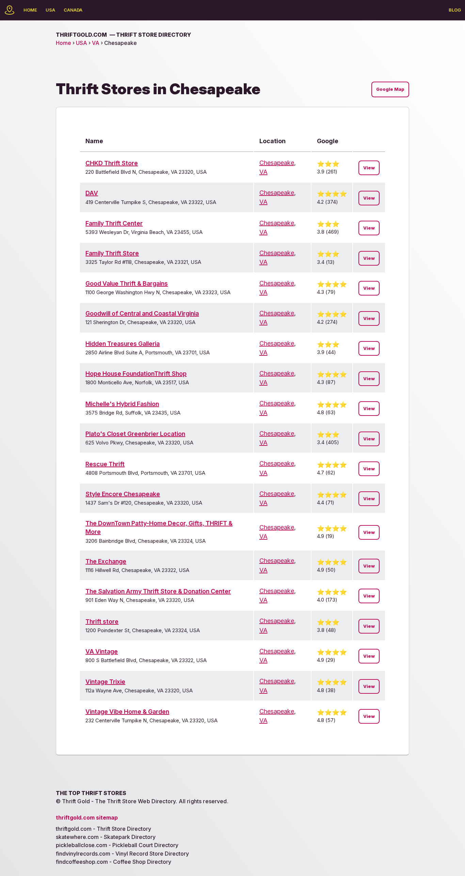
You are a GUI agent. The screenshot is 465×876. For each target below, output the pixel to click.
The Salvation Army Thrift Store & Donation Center (158, 591)
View (369, 167)
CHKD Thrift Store (111, 163)
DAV (91, 193)
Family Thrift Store (112, 253)
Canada (73, 10)
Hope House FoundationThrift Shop (136, 373)
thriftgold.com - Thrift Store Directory (103, 828)
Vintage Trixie (105, 681)
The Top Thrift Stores (91, 793)
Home (30, 10)
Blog (455, 10)
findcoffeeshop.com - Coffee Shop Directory (113, 861)
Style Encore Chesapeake (122, 494)
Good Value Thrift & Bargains (126, 283)
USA (50, 10)
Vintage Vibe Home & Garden (127, 711)
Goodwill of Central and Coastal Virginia (142, 313)
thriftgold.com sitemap (87, 817)
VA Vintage (101, 651)
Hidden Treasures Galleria (122, 343)
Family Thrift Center (114, 223)
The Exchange (105, 561)
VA (95, 42)
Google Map (390, 89)
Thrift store (101, 621)
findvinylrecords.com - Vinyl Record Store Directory (122, 853)
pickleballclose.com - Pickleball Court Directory (117, 845)
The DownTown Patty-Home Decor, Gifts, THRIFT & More (159, 527)
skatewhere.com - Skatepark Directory (106, 836)
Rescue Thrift (105, 464)
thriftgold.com (123, 34)
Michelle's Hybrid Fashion (122, 403)
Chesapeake (276, 162)
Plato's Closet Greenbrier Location (135, 433)
